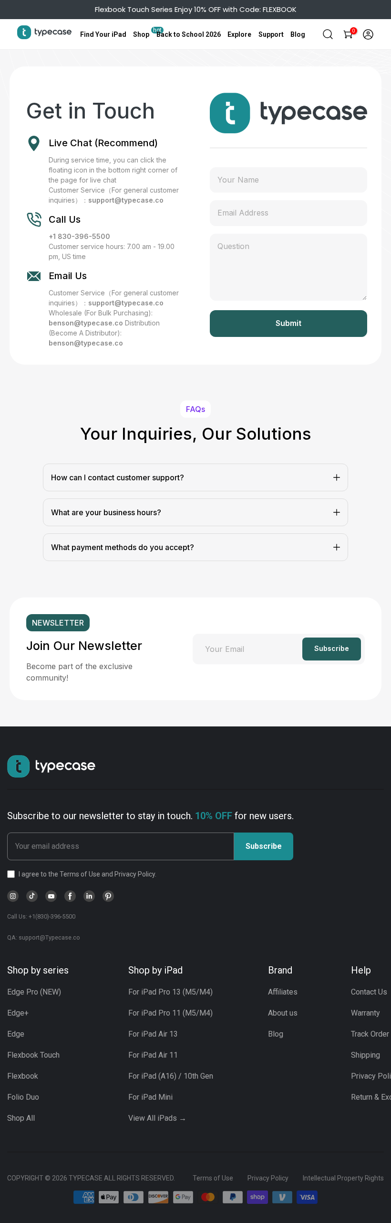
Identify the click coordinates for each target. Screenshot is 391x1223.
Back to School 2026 (188, 34)
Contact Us (369, 991)
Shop (141, 34)
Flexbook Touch (33, 1055)
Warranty (365, 1012)
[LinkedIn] (89, 896)
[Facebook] (70, 896)
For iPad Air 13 (153, 1034)
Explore (239, 34)
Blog (297, 34)
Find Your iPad (103, 34)
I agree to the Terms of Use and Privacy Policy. (87, 874)
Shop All (21, 1118)
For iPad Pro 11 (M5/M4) (170, 1012)
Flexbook (22, 1076)
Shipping (365, 1055)
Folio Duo (23, 1097)
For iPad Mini (150, 1097)
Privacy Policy (267, 1178)
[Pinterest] (108, 896)
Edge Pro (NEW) (34, 991)
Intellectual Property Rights (343, 1178)
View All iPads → (157, 1118)
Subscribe (264, 846)
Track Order (370, 1034)
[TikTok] (32, 896)
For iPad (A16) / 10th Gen (170, 1076)
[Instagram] (13, 896)
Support (271, 34)
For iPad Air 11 (153, 1055)
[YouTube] (51, 896)
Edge (15, 1034)
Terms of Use (213, 1178)
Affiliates (283, 991)
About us (283, 1012)
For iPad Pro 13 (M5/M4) (170, 991)
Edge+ (18, 1012)
